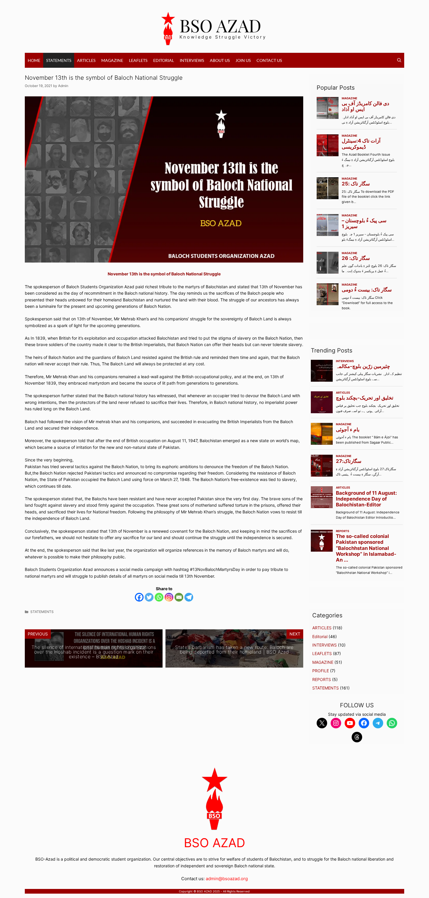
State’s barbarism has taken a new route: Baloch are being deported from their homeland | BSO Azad (234, 649)
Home (34, 60)
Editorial (163, 60)
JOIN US (243, 60)
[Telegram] (188, 597)
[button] (399, 60)
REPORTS (321, 679)
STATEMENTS (58, 60)
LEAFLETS (138, 60)
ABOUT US (220, 60)
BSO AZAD (220, 25)
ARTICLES (86, 60)
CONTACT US (269, 60)
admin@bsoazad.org (227, 878)
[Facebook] (139, 597)
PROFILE (320, 670)
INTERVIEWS (192, 60)
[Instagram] (169, 597)
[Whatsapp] (159, 597)
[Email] (179, 597)
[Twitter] (149, 597)
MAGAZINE (112, 60)
